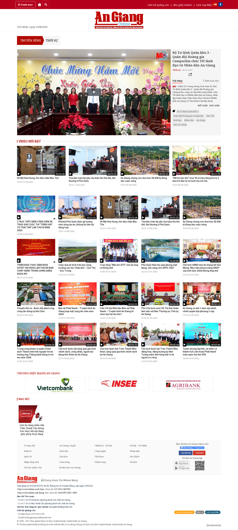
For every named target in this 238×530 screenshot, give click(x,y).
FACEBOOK (185, 453)
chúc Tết (210, 115)
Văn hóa (63, 456)
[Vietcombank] (55, 385)
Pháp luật (135, 451)
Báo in (200, 512)
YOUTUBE (199, 453)
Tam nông (64, 462)
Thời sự (52, 40)
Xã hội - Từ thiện (138, 445)
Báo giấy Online (182, 4)
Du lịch (133, 462)
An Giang (200, 120)
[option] (41, 164)
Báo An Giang (180, 124)
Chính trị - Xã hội (103, 445)
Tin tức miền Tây (33, 467)
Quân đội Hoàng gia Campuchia (188, 115)
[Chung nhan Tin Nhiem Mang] (58, 479)
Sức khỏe (135, 456)
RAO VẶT (24, 399)
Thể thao (99, 456)
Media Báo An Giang (70, 467)
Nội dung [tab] (177, 80)
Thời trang (100, 462)
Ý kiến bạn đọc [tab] (211, 80)
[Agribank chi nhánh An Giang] (183, 384)
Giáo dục (63, 451)
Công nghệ (100, 451)
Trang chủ (29, 445)
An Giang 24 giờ (67, 445)
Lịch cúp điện (204, 4)
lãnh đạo (177, 120)
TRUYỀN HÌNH (30, 40)
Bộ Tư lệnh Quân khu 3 (187, 111)
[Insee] (119, 383)
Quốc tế (28, 456)
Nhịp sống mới (31, 462)
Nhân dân (189, 120)
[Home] (39, 4)
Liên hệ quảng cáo (158, 4)
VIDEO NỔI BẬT (30, 141)
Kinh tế (27, 451)
